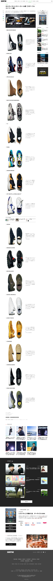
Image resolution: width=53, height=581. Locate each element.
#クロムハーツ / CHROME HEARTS (14, 417)
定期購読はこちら (10, 528)
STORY (38, 559)
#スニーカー (7, 417)
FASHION (12, 419)
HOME (6, 419)
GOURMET (28, 559)
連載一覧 (26, 501)
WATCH (23, 559)
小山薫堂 (35, 518)
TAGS (31, 560)
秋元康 (33, 518)
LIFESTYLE (9, 419)
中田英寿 (38, 518)
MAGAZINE (27, 560)
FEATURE (15, 559)
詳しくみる (10, 544)
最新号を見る (11, 525)
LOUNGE (22, 560)
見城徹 (41, 518)
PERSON (20, 559)
